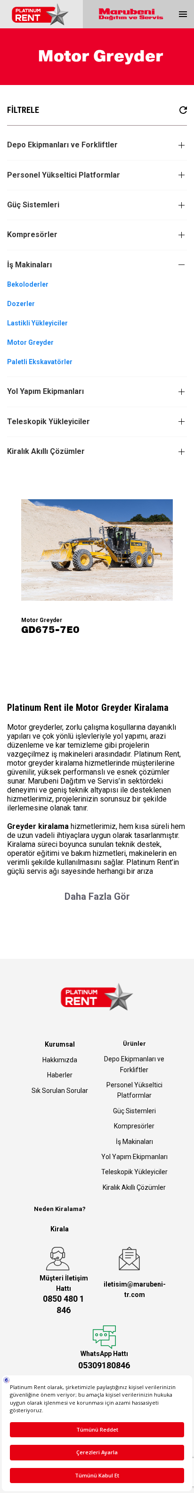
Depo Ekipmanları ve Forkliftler (62, 144)
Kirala (59, 1229)
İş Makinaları (29, 264)
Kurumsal (60, 1044)
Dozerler (21, 303)
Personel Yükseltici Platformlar (63, 175)
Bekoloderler (27, 284)
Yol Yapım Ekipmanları (45, 391)
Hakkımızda (59, 1060)
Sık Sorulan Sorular (60, 1090)
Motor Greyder (30, 342)
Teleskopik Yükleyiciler (48, 421)
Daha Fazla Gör (97, 896)
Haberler (60, 1075)
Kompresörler (32, 234)
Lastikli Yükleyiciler (37, 323)
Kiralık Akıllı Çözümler (46, 451)
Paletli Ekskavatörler (40, 362)
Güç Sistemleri (33, 204)
